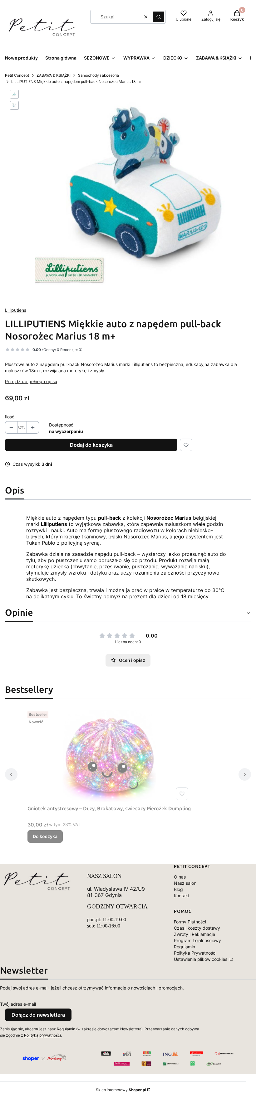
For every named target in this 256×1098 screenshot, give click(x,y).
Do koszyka (45, 836)
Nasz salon (185, 883)
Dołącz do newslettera (38, 1015)
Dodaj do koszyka (91, 445)
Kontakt (182, 895)
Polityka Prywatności (195, 953)
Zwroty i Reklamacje (194, 934)
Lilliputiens (15, 310)
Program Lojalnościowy (197, 940)
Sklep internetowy (121, 1089)
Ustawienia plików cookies (201, 959)
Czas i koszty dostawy (197, 928)
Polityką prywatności (42, 1035)
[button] (158, 17)
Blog (178, 889)
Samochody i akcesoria (98, 75)
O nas (180, 876)
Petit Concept (17, 75)
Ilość (9, 416)
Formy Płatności (190, 921)
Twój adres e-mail (18, 1004)
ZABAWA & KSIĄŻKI (54, 75)
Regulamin (184, 946)
